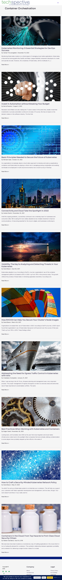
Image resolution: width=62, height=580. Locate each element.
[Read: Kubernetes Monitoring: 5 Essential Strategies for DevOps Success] (31, 30)
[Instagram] (4, 573)
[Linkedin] (3, 571)
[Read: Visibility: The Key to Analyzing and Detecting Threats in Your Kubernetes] (31, 246)
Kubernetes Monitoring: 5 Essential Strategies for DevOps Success (28, 49)
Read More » (5, 64)
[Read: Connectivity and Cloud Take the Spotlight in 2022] (31, 193)
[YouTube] (9, 571)
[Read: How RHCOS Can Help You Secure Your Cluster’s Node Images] (31, 302)
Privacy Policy (54, 570)
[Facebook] (6, 571)
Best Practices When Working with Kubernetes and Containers (31, 429)
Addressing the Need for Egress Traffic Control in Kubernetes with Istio (30, 374)
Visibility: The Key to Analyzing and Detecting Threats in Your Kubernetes (30, 265)
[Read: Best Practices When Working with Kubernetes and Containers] (31, 411)
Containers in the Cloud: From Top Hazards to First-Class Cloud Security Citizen (31, 537)
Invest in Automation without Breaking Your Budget (25, 104)
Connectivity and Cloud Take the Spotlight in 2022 (25, 211)
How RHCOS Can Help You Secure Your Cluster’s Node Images (30, 320)
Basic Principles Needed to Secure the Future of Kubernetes (29, 157)
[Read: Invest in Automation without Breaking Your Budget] (31, 86)
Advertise (29, 574)
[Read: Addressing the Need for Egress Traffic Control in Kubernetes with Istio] (31, 356)
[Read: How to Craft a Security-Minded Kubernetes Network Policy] (31, 465)
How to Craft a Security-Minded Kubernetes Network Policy (29, 482)
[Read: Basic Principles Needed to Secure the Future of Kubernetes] (31, 140)
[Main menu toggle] (58, 2)
